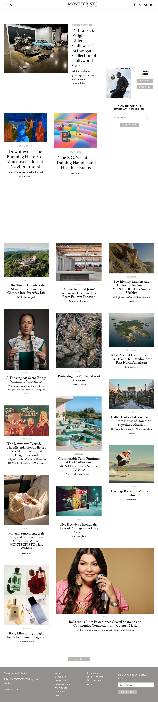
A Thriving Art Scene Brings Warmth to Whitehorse (26, 379)
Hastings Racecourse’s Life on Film (131, 493)
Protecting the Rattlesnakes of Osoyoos (79, 378)
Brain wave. (76, 173)
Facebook (134, 4)
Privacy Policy (12, 689)
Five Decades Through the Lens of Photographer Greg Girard (79, 528)
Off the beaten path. (26, 297)
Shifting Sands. (132, 367)
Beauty (26, 628)
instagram (97, 677)
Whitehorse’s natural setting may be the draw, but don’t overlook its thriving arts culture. (26, 389)
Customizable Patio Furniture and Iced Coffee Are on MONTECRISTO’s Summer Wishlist (79, 464)
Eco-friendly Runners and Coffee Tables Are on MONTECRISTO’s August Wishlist (131, 287)
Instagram (140, 4)
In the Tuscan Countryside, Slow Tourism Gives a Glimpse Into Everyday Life (26, 289)
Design (79, 284)
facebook (96, 673)
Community (25, 146)
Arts (131, 412)
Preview (144, 81)
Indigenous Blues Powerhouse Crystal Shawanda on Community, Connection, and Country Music (105, 623)
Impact (79, 371)
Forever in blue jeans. (79, 301)
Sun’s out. (26, 553)
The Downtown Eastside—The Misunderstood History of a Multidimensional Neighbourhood (26, 449)
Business (75, 152)
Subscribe (144, 87)
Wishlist (131, 277)
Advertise (60, 681)
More (79, 659)
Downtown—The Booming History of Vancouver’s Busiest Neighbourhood (25, 159)
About (58, 673)
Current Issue (63, 684)
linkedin (96, 684)
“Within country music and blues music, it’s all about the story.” (105, 630)
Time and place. (79, 536)
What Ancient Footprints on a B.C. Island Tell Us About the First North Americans (131, 359)
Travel (26, 280)
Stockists (60, 677)
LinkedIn (151, 4)
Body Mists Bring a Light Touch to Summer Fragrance (26, 635)
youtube (96, 681)
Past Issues (61, 688)
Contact (59, 695)
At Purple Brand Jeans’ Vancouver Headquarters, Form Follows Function (79, 293)
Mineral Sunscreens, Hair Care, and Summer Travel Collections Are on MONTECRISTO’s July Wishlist (26, 541)
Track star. (131, 499)
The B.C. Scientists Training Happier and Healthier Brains (76, 162)
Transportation (82, 25)
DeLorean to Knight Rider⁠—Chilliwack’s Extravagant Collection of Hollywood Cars (84, 48)
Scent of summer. (26, 641)
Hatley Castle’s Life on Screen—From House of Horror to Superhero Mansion (131, 421)
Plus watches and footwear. (79, 474)
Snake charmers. (79, 384)
